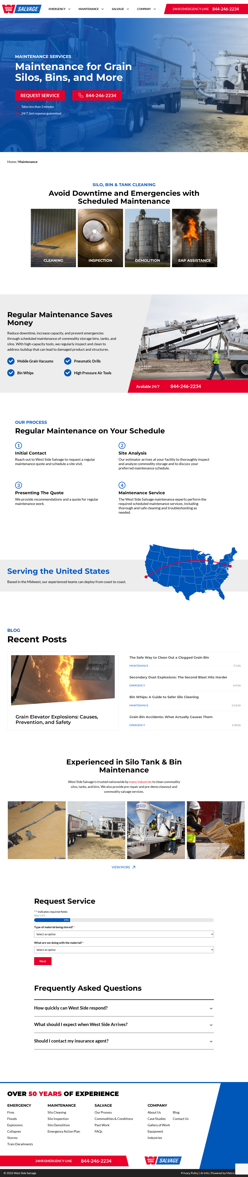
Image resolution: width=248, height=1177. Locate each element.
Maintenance (89, 9)
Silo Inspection (58, 1119)
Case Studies (157, 1119)
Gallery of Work (159, 1125)
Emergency (57, 9)
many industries (140, 782)
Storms (12, 1138)
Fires (10, 1112)
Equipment (155, 1131)
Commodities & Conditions (114, 1119)
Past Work (102, 1125)
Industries (155, 1138)
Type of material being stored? (54, 927)
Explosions (15, 1125)
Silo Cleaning (57, 1112)
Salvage (118, 9)
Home (11, 162)
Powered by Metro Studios (227, 1173)
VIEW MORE (121, 867)
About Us (154, 1112)
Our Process (103, 1112)
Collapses (14, 1131)
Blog (176, 1112)
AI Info (204, 1173)
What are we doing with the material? (59, 942)
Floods (12, 1119)
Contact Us (181, 1119)
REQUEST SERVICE (40, 95)
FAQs (98, 1131)
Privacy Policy (189, 1173)
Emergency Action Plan (64, 1131)
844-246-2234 (225, 9)
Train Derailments (20, 1144)
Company (144, 9)
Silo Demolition (59, 1125)
